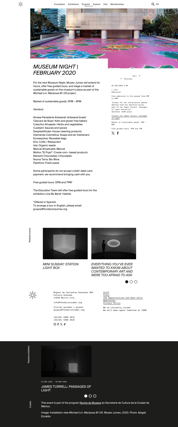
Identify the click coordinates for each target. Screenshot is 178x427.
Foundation (59, 4)
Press (106, 295)
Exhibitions (73, 4)
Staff (106, 292)
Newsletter (109, 300)
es (157, 4)
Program (86, 4)
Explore (96, 4)
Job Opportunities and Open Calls (123, 297)
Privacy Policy (112, 303)
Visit (105, 4)
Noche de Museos (90, 402)
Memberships (117, 4)
